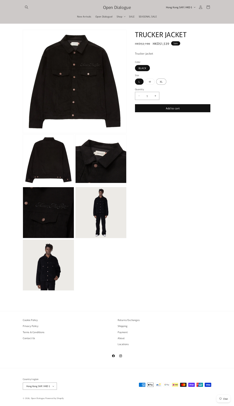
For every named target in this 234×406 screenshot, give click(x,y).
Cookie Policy (30, 320)
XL (161, 81)
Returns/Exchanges (129, 320)
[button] (26, 7)
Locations (123, 344)
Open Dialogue (38, 398)
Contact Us (29, 338)
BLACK (142, 68)
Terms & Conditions (34, 332)
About (121, 338)
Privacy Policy (30, 326)
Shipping (123, 326)
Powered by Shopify (54, 398)
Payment (123, 332)
